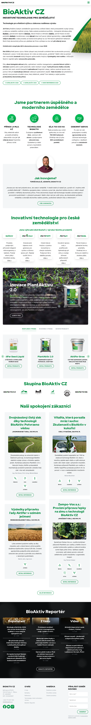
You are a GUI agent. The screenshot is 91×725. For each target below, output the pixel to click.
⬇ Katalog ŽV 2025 (30, 83)
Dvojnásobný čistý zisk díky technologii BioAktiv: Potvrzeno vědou (25, 423)
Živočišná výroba (46, 329)
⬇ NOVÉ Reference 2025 (49, 83)
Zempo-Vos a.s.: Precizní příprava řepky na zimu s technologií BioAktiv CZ (69, 509)
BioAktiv (6, 34)
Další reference (45, 593)
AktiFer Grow (77, 356)
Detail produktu (13, 366)
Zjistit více (16, 315)
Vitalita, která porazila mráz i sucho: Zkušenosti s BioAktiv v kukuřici (69, 423)
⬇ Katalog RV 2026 (11, 83)
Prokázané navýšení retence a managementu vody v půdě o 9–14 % (45, 629)
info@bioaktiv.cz (8, 702)
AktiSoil (12, 36)
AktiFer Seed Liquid (13, 356)
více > (9, 260)
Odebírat (82, 712)
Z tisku (45, 621)
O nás (26, 690)
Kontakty (27, 693)
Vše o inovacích (45, 203)
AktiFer (51, 34)
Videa (74, 621)
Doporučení (16, 621)
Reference (28, 695)
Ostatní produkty (62, 329)
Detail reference (25, 495)
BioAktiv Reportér (45, 669)
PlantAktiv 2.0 (45, 356)
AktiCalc (27, 34)
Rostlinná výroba (29, 329)
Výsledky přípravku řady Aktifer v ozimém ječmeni (25, 512)
